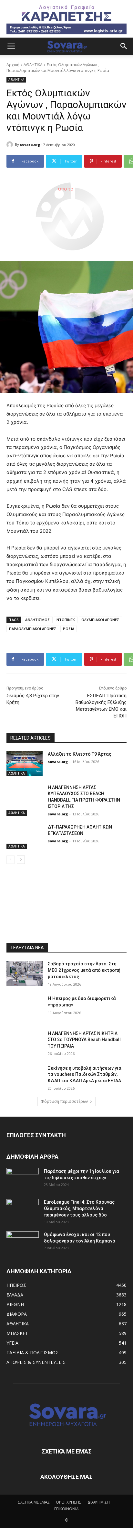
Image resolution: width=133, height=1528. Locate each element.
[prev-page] (10, 860)
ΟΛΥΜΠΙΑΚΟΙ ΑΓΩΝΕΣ (100, 619)
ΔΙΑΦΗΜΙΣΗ (98, 1502)
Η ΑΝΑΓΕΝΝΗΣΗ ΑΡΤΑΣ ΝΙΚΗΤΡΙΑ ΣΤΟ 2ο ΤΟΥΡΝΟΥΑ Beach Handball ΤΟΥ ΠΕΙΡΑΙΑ (84, 1040)
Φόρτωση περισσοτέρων (64, 1101)
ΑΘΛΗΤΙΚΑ (33, 64)
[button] (11, 46)
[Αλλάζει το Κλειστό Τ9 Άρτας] (24, 763)
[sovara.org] (10, 144)
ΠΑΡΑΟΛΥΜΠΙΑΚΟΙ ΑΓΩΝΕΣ (32, 628)
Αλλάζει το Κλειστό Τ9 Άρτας (79, 754)
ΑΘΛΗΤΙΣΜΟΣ (37, 619)
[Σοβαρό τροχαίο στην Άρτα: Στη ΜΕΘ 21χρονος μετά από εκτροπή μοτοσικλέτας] (24, 973)
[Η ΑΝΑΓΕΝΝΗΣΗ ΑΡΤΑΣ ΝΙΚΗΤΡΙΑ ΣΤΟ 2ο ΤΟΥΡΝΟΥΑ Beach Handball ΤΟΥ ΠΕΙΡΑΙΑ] (24, 1043)
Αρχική (12, 64)
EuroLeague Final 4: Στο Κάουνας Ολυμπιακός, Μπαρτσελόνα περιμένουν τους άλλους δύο (79, 1208)
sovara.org (30, 144)
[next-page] (21, 860)
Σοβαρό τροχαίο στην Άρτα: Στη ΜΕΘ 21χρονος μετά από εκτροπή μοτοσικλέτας (84, 970)
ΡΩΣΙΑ (68, 628)
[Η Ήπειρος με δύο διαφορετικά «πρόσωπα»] (24, 1008)
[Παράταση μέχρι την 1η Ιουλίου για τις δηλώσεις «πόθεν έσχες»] (22, 1179)
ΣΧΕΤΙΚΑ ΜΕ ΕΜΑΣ (34, 1502)
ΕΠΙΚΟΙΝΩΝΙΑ (66, 1509)
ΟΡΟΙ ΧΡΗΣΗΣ (68, 1502)
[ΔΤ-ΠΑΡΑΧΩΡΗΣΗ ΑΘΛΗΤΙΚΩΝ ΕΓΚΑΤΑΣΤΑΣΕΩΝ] (24, 836)
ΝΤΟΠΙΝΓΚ (65, 619)
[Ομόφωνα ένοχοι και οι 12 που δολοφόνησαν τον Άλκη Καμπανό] (22, 1242)
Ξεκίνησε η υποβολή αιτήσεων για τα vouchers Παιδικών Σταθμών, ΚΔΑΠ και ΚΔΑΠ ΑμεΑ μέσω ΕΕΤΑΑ (84, 1074)
